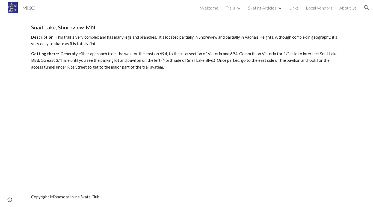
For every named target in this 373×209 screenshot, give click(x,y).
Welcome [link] (209, 7)
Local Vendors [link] (319, 7)
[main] (186, 47)
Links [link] (294, 7)
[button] (366, 7)
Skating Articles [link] (262, 7)
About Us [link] (348, 7)
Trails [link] (230, 7)
